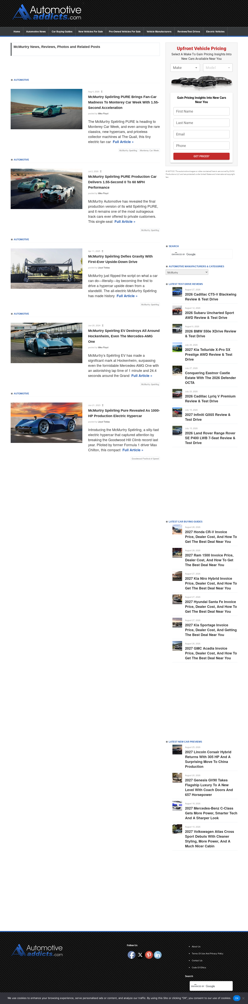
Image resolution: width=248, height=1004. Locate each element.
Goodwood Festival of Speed (145, 458)
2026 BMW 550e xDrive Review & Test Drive (210, 333)
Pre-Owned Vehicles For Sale (125, 31)
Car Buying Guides (62, 31)
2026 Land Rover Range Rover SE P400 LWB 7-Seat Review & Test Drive (210, 437)
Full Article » (123, 141)
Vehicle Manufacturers (159, 31)
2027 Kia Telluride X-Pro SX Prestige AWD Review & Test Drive (208, 354)
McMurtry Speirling (128, 150)
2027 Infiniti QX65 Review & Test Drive (208, 417)
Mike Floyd (103, 113)
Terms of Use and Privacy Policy (207, 953)
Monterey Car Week (149, 150)
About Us (196, 946)
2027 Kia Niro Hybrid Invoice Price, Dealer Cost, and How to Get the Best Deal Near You (211, 583)
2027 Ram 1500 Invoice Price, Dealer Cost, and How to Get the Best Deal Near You (209, 560)
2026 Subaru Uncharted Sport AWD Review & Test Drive (209, 315)
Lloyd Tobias (104, 267)
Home (17, 31)
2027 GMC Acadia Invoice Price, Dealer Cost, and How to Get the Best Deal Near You (211, 653)
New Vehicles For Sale (90, 31)
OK (237, 998)
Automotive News (36, 31)
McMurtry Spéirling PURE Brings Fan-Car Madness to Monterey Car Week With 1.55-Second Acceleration (123, 102)
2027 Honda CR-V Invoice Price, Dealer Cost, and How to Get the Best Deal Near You (211, 536)
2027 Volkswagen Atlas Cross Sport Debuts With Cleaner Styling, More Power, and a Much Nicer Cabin (209, 839)
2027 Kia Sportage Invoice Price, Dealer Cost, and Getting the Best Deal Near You (211, 629)
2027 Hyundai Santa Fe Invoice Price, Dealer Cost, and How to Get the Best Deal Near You (211, 606)
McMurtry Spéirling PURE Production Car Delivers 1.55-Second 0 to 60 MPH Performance (122, 182)
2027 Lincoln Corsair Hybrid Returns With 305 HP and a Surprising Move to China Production (208, 759)
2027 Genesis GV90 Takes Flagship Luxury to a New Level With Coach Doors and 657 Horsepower (209, 787)
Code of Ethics (199, 967)
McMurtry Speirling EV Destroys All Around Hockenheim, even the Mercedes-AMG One (124, 336)
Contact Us (197, 960)
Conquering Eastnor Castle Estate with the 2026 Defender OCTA (210, 377)
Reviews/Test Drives (188, 31)
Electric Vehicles (215, 31)
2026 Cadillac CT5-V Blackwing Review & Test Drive (210, 297)
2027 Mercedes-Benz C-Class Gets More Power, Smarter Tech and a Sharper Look (211, 813)
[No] (243, 998)
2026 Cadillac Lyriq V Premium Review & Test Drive (210, 399)
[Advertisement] (162, 14)
